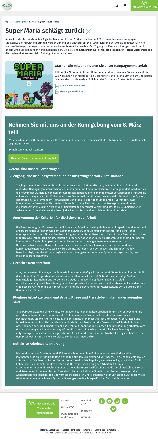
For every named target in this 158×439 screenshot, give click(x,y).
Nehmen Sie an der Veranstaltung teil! (33, 158)
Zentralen (86, 410)
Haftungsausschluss (49, 430)
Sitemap (87, 430)
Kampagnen (21, 21)
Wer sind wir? (86, 402)
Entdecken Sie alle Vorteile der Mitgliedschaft (44, 408)
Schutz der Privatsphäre (107, 430)
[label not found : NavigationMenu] (125, 5)
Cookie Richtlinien (71, 430)
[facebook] (102, 401)
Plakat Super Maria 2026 (72, 85)
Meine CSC (67, 407)
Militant (85, 417)
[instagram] (117, 401)
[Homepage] (6, 21)
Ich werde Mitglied (144, 7)
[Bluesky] (113, 409)
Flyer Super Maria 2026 (71, 91)
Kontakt (66, 400)
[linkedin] (125, 401)
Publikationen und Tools (69, 415)
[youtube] (109, 401)
